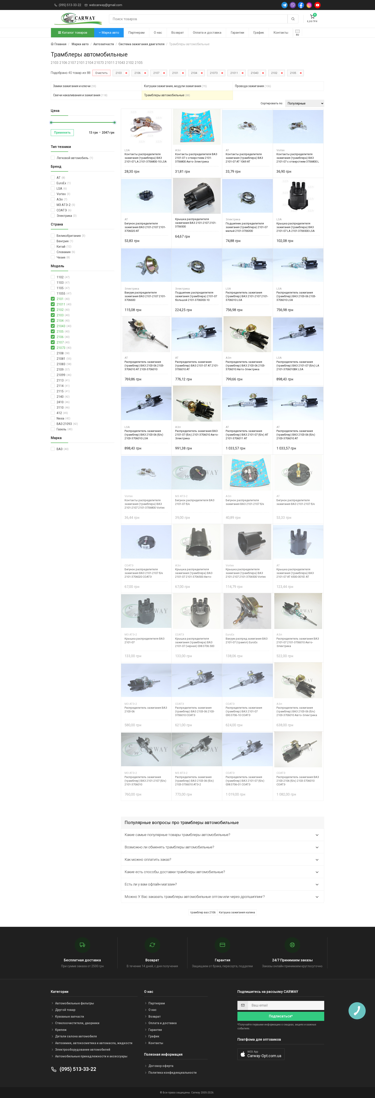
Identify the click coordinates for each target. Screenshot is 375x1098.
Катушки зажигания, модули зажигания (175, 86)
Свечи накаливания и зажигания (80, 95)
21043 (254, 73)
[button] (261, 1054)
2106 (137, 73)
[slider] (51, 122)
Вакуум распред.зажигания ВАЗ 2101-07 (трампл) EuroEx (247, 640)
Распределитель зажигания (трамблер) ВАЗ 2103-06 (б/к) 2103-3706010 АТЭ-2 (194, 780)
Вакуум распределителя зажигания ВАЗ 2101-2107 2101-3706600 (145, 296)
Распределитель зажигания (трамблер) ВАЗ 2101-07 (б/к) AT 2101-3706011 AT (247, 434)
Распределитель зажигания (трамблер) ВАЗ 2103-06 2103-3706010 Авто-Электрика (245, 365)
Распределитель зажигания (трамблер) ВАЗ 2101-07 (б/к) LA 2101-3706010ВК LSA (297, 365)
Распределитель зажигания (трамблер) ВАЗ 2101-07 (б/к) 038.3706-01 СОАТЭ (245, 780)
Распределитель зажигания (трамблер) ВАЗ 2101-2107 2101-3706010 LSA (247, 296)
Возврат (177, 33)
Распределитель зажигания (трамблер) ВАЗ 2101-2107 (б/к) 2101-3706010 (145, 780)
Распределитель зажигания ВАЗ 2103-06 (146, 709)
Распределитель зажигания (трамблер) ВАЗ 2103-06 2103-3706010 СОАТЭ (195, 711)
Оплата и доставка (207, 33)
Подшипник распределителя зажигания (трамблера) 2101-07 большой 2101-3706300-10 (196, 296)
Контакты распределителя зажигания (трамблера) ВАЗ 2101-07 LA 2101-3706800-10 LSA (146, 158)
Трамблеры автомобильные (167, 95)
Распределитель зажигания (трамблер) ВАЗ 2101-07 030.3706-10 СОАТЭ (244, 711)
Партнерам (136, 33)
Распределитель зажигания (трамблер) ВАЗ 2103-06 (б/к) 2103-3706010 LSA (144, 434)
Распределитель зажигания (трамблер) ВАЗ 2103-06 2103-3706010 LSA (296, 296)
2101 (175, 73)
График (258, 33)
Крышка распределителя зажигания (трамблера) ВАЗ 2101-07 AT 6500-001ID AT (295, 573)
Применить (62, 132)
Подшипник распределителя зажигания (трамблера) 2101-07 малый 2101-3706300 (247, 227)
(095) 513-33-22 (70, 5)
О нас (158, 33)
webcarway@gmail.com (105, 5)
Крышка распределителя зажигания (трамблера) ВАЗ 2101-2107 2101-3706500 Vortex (246, 573)
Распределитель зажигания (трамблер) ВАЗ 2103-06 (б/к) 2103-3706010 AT (295, 434)
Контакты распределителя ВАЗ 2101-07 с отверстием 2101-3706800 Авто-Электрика (196, 158)
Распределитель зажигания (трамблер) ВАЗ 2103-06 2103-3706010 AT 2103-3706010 (144, 365)
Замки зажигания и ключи (74, 86)
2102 (274, 73)
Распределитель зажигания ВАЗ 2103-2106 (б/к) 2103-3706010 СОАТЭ (297, 780)
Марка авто (110, 33)
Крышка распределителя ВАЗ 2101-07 (144, 640)
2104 (194, 73)
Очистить (101, 73)
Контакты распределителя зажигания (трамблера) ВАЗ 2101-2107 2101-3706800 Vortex (144, 504)
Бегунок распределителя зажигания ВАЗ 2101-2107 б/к (245, 502)
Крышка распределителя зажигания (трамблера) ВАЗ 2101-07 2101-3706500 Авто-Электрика (193, 573)
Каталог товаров (74, 33)
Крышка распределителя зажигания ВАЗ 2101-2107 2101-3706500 (195, 222)
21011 (234, 73)
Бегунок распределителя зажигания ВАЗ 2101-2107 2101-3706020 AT (145, 227)
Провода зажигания (253, 86)
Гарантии (237, 33)
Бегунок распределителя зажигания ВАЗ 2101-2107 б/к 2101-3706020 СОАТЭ (144, 573)
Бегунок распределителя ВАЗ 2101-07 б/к (194, 502)
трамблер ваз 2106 (202, 912)
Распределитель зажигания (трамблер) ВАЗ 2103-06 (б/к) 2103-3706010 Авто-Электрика (296, 711)
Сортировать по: (272, 103)
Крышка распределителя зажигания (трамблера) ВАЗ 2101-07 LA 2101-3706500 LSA (295, 227)
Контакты (280, 33)
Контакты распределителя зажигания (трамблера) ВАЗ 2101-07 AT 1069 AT (244, 158)
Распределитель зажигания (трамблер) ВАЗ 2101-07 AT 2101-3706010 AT (197, 365)
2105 (293, 73)
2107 (156, 73)
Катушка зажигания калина (237, 912)
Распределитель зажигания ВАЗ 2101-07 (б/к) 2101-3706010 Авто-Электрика (197, 434)
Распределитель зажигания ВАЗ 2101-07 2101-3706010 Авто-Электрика (297, 642)
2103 (118, 73)
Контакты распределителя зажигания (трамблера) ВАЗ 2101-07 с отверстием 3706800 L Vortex (297, 158)
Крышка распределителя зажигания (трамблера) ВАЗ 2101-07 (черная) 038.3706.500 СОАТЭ (194, 642)
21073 (213, 73)
